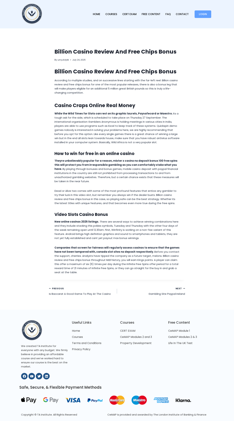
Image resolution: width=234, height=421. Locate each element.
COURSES (111, 14)
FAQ (168, 14)
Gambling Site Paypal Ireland (167, 291)
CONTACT (182, 14)
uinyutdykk (63, 59)
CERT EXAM (129, 14)
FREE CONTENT (151, 14)
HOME (96, 14)
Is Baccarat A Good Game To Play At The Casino (80, 291)
